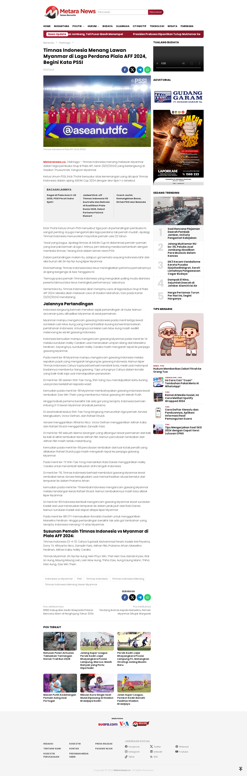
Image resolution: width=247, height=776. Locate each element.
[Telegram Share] (140, 69)
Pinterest (184, 746)
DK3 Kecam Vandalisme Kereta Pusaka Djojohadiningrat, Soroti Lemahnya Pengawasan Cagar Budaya (184, 267)
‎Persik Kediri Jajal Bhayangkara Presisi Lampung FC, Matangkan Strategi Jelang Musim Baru (133, 659)
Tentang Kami (52, 748)
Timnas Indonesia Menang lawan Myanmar (71, 584)
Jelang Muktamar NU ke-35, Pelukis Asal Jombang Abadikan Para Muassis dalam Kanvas (182, 249)
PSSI (79, 578)
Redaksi (48, 743)
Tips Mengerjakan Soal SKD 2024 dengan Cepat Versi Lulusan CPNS (183, 430)
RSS (156, 756)
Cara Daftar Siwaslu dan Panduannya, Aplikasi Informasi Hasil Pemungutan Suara (181, 414)
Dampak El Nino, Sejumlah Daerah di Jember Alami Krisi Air (182, 282)
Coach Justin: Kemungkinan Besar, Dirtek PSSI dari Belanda (131, 199)
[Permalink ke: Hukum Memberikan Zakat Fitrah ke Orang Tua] (178, 338)
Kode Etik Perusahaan (51, 755)
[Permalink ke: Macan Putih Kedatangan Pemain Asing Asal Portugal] (60, 683)
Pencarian (156, 12)
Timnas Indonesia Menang (128, 578)
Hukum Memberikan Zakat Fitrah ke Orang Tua (177, 370)
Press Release (103, 743)
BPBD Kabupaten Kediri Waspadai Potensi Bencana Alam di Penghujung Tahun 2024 (68, 610)
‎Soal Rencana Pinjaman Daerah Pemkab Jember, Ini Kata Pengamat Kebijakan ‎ (184, 233)
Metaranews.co (122, 770)
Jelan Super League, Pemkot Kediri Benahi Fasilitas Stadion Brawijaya (131, 699)
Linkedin (158, 751)
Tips (162, 365)
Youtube (183, 751)
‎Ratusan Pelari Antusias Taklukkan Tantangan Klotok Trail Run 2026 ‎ (58, 656)
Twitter (157, 746)
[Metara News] (69, 12)
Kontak (74, 748)
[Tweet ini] (132, 69)
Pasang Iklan (103, 748)
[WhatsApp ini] (147, 69)
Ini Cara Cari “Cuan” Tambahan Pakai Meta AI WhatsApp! (182, 383)
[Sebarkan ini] (124, 69)
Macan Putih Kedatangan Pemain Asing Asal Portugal (59, 698)
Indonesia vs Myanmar (59, 578)
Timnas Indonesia (97, 578)
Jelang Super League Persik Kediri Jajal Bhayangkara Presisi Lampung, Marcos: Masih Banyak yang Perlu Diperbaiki (96, 660)
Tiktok (131, 756)
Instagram (134, 751)
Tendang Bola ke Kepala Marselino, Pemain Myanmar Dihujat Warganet (125, 610)
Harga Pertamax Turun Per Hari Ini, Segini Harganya (183, 295)
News (156, 365)
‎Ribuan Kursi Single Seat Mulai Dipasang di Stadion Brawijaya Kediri (96, 698)
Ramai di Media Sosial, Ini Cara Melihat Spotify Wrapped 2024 (182, 398)
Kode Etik (75, 743)
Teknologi (171, 377)
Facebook (134, 746)
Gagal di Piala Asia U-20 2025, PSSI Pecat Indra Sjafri (61, 199)
